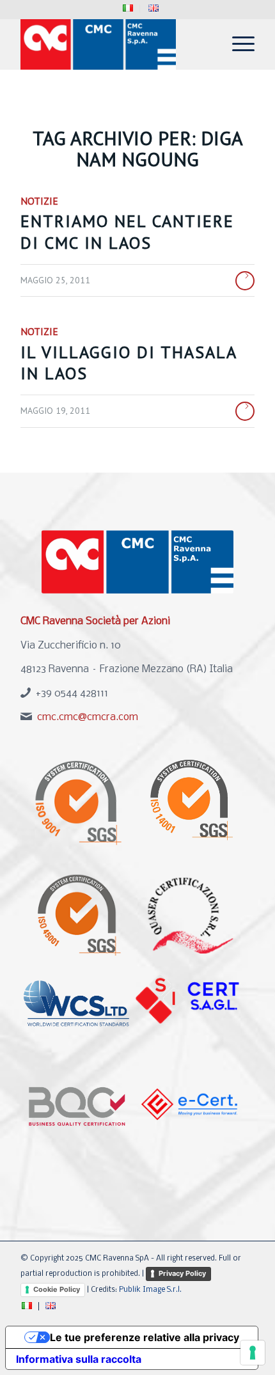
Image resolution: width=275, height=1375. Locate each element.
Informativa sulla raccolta (78, 1359)
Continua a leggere (245, 280)
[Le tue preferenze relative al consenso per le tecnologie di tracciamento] (252, 1352)
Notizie (39, 200)
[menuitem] (128, 8)
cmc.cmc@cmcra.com (87, 717)
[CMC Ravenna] (113, 44)
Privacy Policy (182, 1273)
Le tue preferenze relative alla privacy (144, 1337)
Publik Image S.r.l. (150, 1290)
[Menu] (237, 44)
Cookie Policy (56, 1289)
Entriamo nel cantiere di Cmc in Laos (127, 231)
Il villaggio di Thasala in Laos (128, 363)
